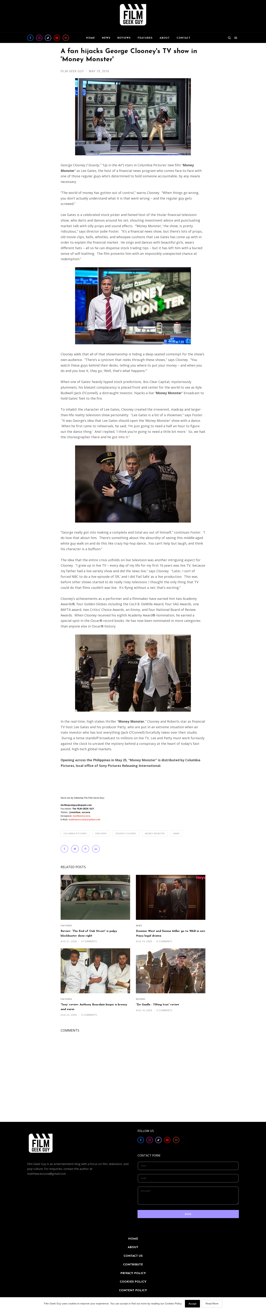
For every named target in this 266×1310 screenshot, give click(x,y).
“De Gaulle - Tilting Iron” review (157, 1004)
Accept (192, 1303)
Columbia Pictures (75, 833)
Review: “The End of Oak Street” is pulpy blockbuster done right (89, 933)
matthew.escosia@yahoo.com (85, 819)
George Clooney (125, 833)
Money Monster (155, 833)
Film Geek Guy (73, 71)
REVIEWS (140, 999)
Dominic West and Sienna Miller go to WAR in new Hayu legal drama (170, 933)
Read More (212, 1303)
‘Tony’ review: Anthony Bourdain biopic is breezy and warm (94, 1007)
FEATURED (101, 833)
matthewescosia (81, 816)
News (176, 833)
